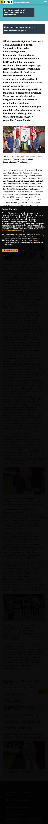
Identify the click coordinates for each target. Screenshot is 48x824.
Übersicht (38, 234)
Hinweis (34, 240)
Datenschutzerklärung (13, 230)
